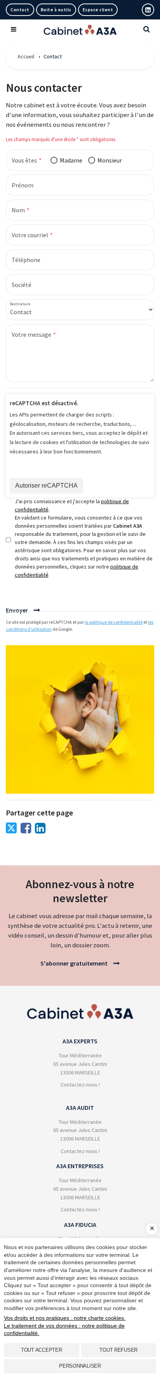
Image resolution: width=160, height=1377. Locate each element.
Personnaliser (80, 1366)
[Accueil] (80, 1006)
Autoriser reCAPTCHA (46, 485)
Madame (71, 160)
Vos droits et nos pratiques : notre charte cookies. (64, 1318)
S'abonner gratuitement (74, 963)
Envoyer (17, 610)
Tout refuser (118, 1350)
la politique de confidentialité (114, 622)
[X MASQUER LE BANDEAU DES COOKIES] (152, 1229)
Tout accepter (41, 1350)
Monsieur (109, 160)
